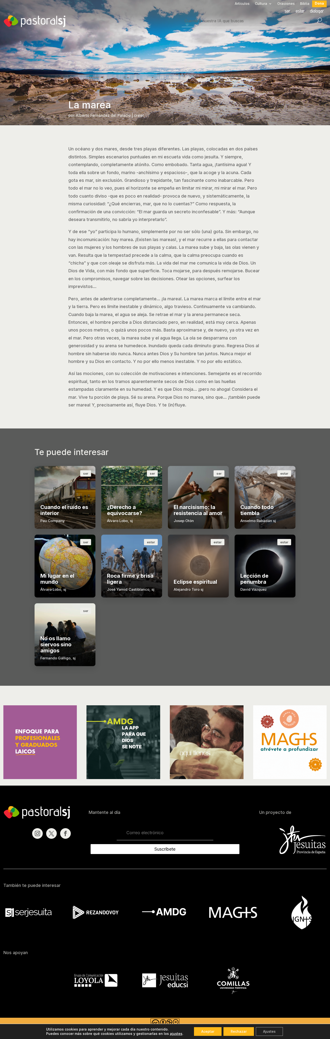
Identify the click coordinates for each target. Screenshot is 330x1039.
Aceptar (207, 1031)
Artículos (242, 4)
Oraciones (286, 4)
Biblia (304, 4)
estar (300, 11)
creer (139, 115)
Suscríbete (164, 849)
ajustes (176, 1034)
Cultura (261, 4)
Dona (319, 3)
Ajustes (269, 1031)
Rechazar (239, 1031)
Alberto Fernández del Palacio (103, 115)
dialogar (317, 11)
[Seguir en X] (51, 833)
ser (287, 11)
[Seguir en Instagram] (37, 833)
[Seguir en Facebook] (65, 833)
